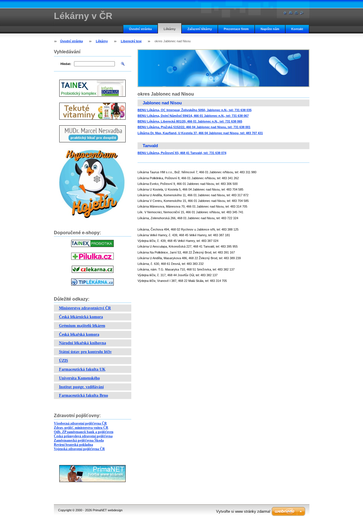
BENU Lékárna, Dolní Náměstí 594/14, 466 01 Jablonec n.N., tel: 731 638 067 (193, 115)
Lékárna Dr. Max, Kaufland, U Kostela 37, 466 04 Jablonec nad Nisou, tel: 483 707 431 (200, 133)
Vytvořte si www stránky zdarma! (243, 511)
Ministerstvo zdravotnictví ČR (85, 308)
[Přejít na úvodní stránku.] (285, 12)
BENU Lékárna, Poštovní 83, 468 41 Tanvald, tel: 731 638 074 (182, 153)
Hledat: (65, 64)
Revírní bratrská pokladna (73, 445)
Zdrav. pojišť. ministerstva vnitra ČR (81, 428)
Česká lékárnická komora (81, 317)
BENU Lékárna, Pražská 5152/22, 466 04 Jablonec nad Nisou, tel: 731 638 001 (194, 127)
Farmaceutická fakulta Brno (83, 395)
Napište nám (270, 29)
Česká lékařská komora (79, 334)
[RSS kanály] (302, 12)
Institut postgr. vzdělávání (81, 387)
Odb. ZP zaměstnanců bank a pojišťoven (83, 432)
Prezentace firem (236, 29)
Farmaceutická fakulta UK (82, 369)
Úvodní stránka (140, 29)
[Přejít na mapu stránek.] (290, 12)
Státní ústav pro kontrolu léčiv (85, 352)
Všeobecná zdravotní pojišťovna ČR (80, 423)
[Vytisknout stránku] (296, 12)
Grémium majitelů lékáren (82, 326)
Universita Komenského (79, 378)
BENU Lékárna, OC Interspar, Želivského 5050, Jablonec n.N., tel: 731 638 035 (195, 110)
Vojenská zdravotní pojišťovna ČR (79, 449)
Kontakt (297, 29)
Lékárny (170, 29)
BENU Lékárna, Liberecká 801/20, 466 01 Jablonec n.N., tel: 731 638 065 (190, 121)
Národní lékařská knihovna (82, 343)
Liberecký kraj (131, 41)
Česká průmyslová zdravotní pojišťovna (83, 436)
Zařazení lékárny (199, 29)
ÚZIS (63, 360)
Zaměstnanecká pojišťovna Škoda (79, 440)
